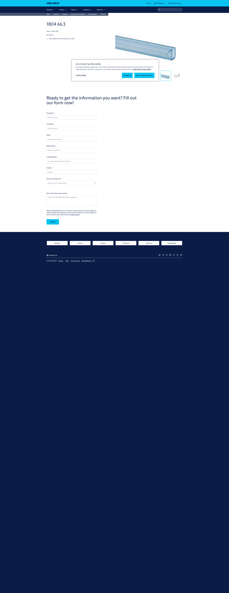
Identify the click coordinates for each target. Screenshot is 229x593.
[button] (54, 10)
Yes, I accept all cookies (144, 75)
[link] (149, 3)
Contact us (86, 10)
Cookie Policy (136, 69)
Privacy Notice (146, 69)
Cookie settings (81, 75)
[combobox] (169, 9)
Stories (73, 10)
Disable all (127, 75)
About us (100, 10)
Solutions (49, 10)
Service (62, 10)
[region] (115, 70)
